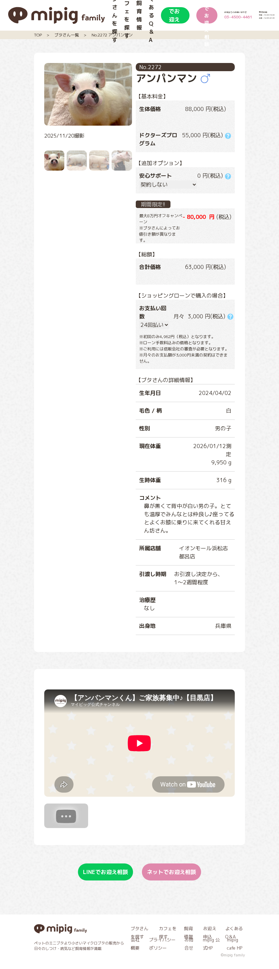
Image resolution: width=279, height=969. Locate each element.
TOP (38, 35)
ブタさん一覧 (66, 35)
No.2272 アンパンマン (112, 35)
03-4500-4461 (238, 17)
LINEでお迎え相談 (175, 15)
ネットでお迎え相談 (206, 15)
